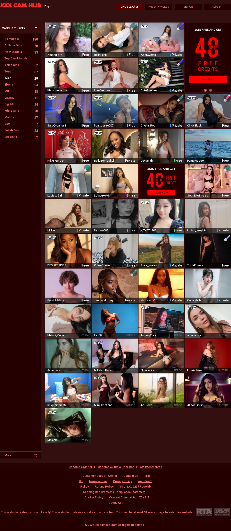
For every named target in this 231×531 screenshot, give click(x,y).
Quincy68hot (195, 300)
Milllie (51, 230)
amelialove (194, 335)
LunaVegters (102, 90)
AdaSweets (148, 54)
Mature (21, 117)
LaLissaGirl (54, 195)
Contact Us (130, 475)
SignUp (188, 6)
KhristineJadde (57, 90)
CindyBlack (194, 125)
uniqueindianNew (58, 405)
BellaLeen (100, 54)
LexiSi (98, 335)
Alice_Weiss (149, 265)
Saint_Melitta (55, 300)
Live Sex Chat (129, 6)
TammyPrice (148, 335)
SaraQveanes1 (56, 125)
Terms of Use (98, 481)
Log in (217, 6)
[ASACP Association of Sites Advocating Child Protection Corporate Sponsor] (221, 512)
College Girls (21, 45)
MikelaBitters (102, 370)
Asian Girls (21, 65)
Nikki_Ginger (55, 160)
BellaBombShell (104, 160)
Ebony (21, 84)
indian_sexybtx (196, 230)
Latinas (21, 97)
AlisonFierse (195, 405)
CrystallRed (148, 125)
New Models (21, 52)
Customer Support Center (100, 475)
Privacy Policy (122, 481)
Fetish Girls (21, 130)
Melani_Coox (55, 335)
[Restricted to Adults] (204, 512)
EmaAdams (194, 370)
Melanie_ (53, 440)
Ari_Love (146, 405)
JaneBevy (53, 370)
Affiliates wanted (151, 467)
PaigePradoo (195, 160)
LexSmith (147, 160)
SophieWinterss (197, 195)
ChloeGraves (102, 265)
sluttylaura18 (149, 300)
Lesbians (21, 136)
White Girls (21, 110)
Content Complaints (122, 497)
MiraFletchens (103, 405)
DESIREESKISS (56, 265)
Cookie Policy (93, 497)
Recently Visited (158, 6)
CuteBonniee (149, 90)
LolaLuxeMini (102, 195)
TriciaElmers (195, 265)
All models (21, 39)
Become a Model (80, 467)
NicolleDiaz (148, 370)
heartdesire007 (103, 125)
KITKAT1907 (148, 230)
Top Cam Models (16, 58)
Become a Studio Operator (116, 467)
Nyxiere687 (101, 230)
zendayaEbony (103, 300)
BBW (21, 123)
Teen (21, 78)
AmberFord (54, 54)
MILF (21, 91)
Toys (21, 71)
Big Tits (21, 104)
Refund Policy (104, 486)
